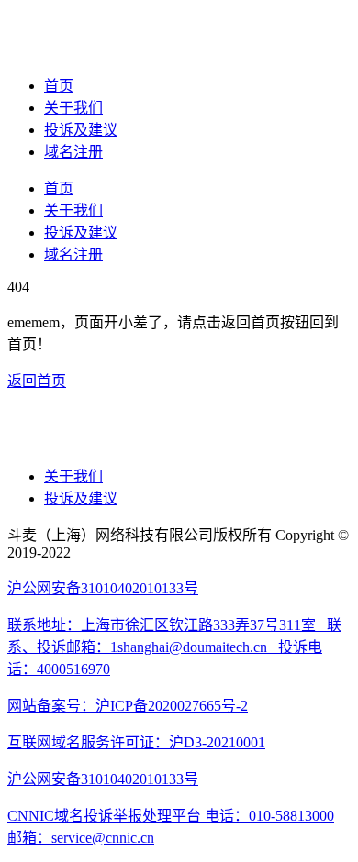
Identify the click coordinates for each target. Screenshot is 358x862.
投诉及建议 (80, 130)
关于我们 (73, 108)
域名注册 (73, 152)
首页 (58, 86)
